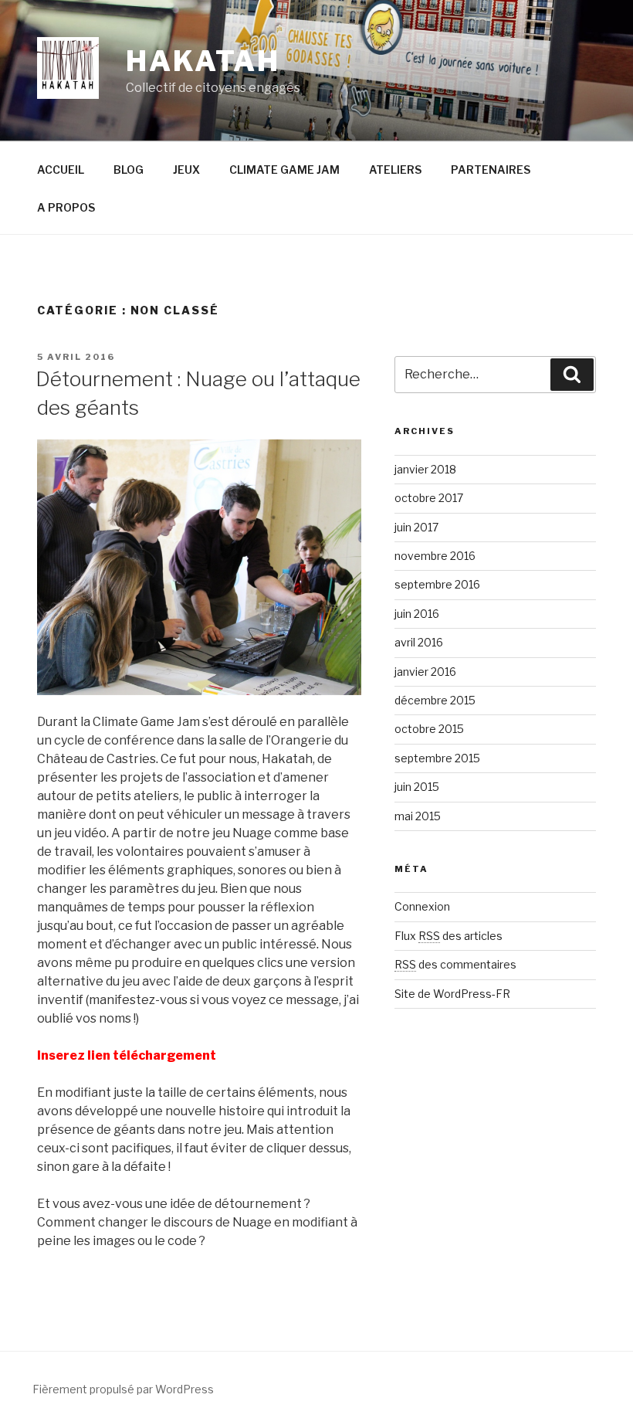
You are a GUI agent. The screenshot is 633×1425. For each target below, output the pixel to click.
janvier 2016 (425, 671)
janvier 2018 (425, 469)
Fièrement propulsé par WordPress (123, 1389)
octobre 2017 (428, 497)
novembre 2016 (435, 555)
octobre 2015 (429, 728)
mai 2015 (417, 816)
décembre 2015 (435, 700)
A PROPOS (66, 207)
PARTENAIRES (490, 169)
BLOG (128, 169)
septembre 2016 (437, 584)
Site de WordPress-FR (452, 993)
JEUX (186, 169)
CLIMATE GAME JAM (284, 169)
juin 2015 (416, 786)
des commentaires (455, 964)
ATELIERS (395, 169)
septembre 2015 (437, 758)
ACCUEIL (60, 169)
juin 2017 (416, 527)
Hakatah (203, 61)
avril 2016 (418, 642)
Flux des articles (448, 935)
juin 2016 (416, 613)
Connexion (422, 906)
